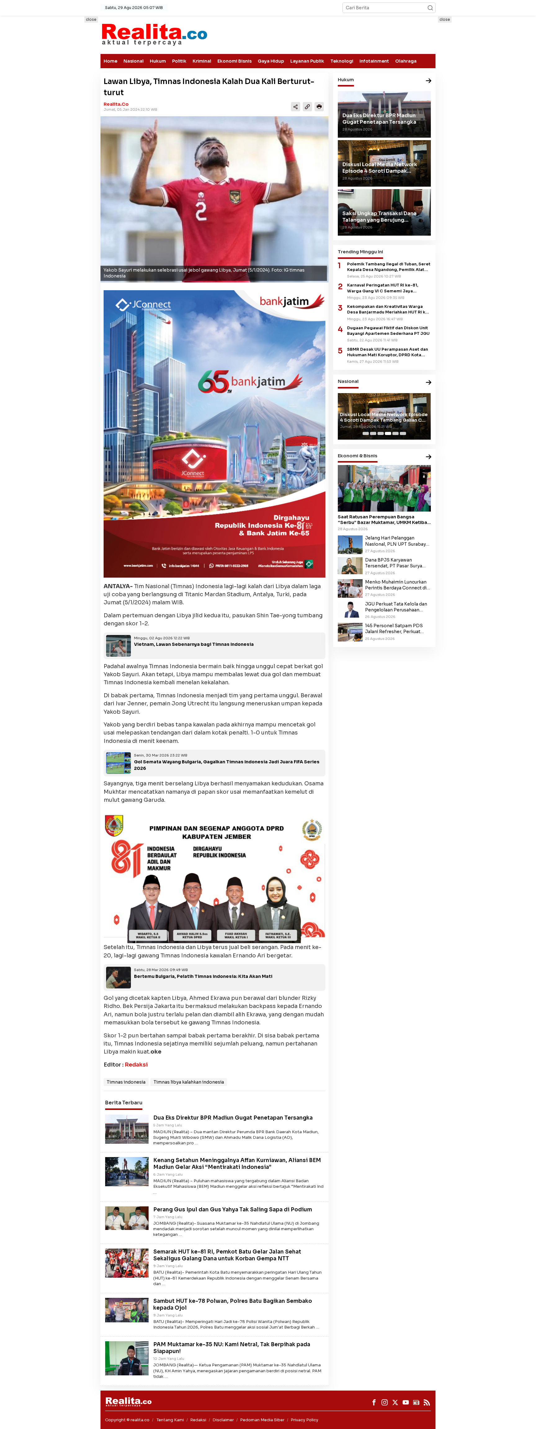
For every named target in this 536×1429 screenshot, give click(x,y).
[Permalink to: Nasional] (429, 383)
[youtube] (406, 1402)
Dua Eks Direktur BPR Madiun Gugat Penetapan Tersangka (233, 1118)
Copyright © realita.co (127, 1419)
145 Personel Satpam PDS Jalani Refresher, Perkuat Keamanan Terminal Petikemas (394, 629)
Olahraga (406, 61)
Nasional (133, 61)
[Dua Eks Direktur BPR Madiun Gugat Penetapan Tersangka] (127, 1129)
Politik (179, 61)
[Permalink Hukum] (429, 81)
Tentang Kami (170, 1419)
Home (110, 61)
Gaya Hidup (271, 61)
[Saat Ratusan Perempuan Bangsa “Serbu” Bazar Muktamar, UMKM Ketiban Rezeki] (384, 488)
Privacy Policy (304, 1419)
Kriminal (202, 61)
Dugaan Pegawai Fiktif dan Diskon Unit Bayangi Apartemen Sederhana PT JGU (388, 331)
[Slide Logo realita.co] (154, 34)
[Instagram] (385, 1402)
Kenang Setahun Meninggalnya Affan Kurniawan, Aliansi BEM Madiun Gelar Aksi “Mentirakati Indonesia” (237, 1163)
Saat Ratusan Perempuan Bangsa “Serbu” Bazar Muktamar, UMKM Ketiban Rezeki (384, 519)
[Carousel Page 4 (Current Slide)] (388, 433)
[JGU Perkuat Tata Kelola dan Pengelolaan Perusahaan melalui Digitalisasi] (350, 609)
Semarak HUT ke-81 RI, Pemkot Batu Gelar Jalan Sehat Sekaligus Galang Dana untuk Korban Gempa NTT (227, 1255)
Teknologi (341, 61)
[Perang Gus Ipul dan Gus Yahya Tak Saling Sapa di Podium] (127, 1218)
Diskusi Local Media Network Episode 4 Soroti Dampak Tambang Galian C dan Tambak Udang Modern (384, 417)
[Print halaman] (319, 106)
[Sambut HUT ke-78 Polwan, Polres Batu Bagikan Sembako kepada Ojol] (127, 1309)
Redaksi (136, 1064)
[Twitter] (395, 1402)
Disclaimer (223, 1419)
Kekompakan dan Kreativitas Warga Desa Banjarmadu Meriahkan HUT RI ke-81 (388, 309)
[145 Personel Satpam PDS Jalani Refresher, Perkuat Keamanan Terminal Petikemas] (350, 632)
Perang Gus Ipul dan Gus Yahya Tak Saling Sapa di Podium (232, 1209)
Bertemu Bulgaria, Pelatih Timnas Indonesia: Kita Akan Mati (203, 976)
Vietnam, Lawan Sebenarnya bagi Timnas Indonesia (194, 644)
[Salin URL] (307, 106)
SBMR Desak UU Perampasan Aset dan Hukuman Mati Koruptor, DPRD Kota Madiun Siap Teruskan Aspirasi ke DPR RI (387, 352)
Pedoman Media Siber (262, 1419)
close (91, 19)
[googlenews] (416, 1402)
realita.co (116, 104)
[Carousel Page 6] (403, 433)
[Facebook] (374, 1402)
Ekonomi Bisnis (234, 61)
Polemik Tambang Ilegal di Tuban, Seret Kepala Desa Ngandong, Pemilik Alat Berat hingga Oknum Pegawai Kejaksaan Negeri (389, 267)
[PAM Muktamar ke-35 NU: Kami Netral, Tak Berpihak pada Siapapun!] (127, 1358)
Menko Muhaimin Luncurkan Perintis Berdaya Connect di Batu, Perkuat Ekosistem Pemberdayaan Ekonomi (396, 585)
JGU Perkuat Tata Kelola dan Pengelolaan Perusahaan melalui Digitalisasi (396, 607)
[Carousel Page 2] (373, 433)
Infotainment (374, 61)
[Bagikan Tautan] (295, 106)
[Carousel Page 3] (380, 433)
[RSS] (427, 1402)
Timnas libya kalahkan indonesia (189, 1082)
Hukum (158, 61)
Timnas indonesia (126, 1082)
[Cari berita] (430, 7)
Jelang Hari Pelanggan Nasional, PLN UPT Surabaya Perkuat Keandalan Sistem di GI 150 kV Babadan (396, 541)
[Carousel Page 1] (366, 433)
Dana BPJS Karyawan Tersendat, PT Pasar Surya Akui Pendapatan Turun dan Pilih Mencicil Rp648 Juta (394, 563)
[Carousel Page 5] (395, 433)
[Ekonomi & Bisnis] (429, 457)
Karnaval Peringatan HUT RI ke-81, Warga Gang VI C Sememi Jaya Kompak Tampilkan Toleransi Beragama (389, 288)
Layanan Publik (307, 61)
